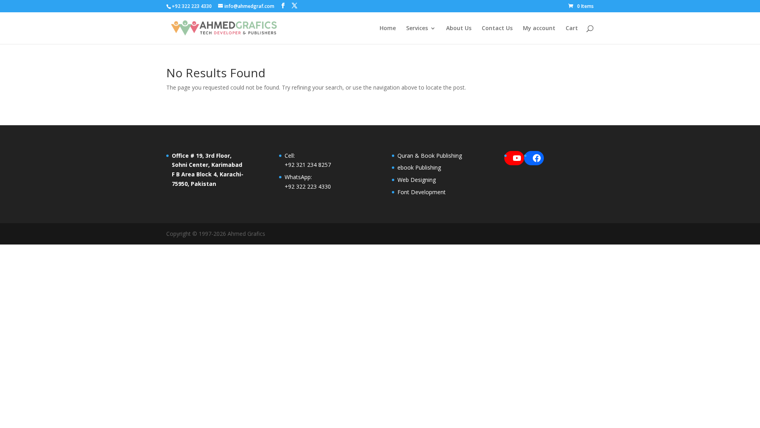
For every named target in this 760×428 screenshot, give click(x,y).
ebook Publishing (419, 167)
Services (417, 28)
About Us (458, 28)
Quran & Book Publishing (429, 155)
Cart (572, 28)
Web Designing (416, 179)
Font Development (421, 192)
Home (388, 28)
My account (539, 28)
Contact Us (497, 28)
